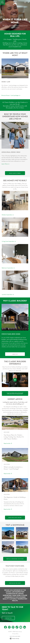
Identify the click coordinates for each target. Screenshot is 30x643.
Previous (2, 71)
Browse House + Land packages (10, 95)
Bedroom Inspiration (7, 268)
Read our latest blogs (15, 517)
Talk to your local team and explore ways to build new (15, 393)
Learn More (5, 164)
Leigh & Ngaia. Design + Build (11, 152)
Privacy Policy (15, 633)
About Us (15, 354)
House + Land (6, 81)
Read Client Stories (15, 173)
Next (27, 71)
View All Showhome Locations (15, 558)
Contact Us (8, 618)
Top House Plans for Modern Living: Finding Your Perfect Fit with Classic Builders (14, 437)
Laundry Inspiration (7, 294)
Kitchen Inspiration (7, 215)
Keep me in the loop (15, 583)
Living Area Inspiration (8, 241)
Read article (7, 443)
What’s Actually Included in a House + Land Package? (13, 468)
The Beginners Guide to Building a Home (15, 498)
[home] (15, 3)
